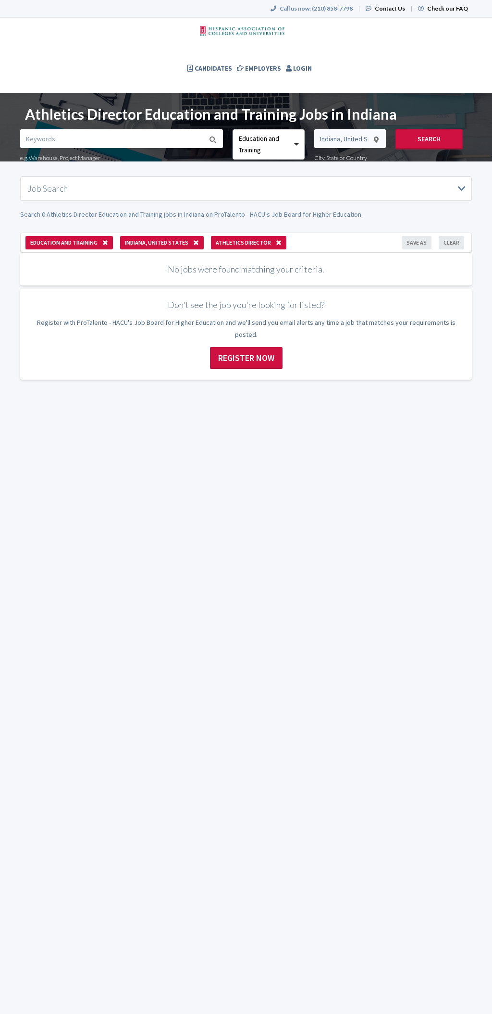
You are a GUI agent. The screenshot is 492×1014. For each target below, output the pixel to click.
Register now (246, 357)
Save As (416, 242)
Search (429, 139)
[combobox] (268, 144)
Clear (451, 242)
